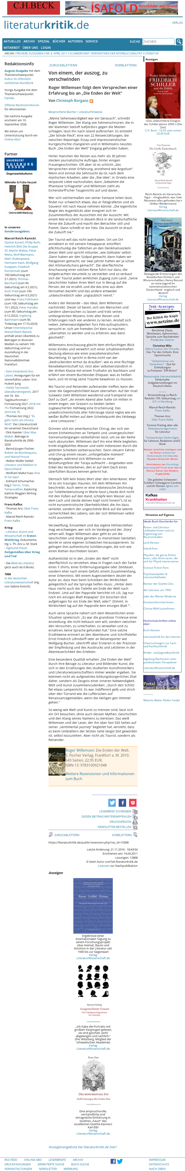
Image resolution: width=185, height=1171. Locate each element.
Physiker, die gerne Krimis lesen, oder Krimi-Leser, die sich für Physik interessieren (161, 558)
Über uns (30, 47)
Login (46, 47)
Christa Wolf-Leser (155, 608)
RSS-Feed (11, 1160)
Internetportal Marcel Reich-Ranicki (18, 330)
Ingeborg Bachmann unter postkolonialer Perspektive (160, 660)
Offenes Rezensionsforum (22, 105)
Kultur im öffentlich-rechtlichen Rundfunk (19, 81)
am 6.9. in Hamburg (166, 399)
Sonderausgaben (17, 231)
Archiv (29, 41)
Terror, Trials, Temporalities (17, 487)
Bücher (59, 41)
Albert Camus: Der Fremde (162, 349)
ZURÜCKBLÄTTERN (63, 65)
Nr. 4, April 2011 (56, 53)
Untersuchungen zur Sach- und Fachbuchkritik (160, 644)
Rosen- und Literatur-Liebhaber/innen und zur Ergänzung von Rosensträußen (158, 531)
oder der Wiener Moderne (159, 596)
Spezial (44, 41)
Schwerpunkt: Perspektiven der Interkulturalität (106, 53)
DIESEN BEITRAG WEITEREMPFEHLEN (106, 816)
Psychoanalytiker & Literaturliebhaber (155, 575)
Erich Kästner (151, 630)
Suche (135, 41)
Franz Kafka (12, 521)
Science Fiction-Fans (156, 567)
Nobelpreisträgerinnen (162, 428)
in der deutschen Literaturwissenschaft (19, 580)
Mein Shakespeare (17, 259)
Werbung (71, 1169)
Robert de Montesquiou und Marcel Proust (21, 455)
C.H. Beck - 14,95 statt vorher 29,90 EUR (163, 132)
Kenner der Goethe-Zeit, (158, 583)
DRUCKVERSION (120, 822)
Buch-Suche (80, 1164)
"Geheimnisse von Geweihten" (162, 362)
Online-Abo (12, 139)
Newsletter (48, 1169)
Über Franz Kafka (162, 419)
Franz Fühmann (27, 299)
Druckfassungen (18, 1164)
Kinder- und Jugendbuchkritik (161, 652)
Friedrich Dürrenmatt (17, 269)
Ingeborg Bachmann (18, 317)
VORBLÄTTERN (126, 65)
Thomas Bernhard (16, 281)
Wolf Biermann (23, 254)
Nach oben (157, 1169)
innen (171, 608)
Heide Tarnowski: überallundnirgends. (18, 390)
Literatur (151, 53)
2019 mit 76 (12, 412)
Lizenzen (104, 866)
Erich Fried (11, 291)
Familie (9, 98)
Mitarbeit (12, 47)
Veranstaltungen (18, 1169)
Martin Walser (18, 250)
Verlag (177, 23)
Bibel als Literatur (22, 563)
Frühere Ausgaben (29, 53)
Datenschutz (159, 1164)
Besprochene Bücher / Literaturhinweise (75, 112)
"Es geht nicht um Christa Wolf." (20, 420)
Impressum (157, 1160)
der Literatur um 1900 (157, 590)
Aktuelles (12, 41)
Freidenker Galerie (162, 339)
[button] (112, 803)
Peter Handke (28, 307)
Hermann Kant (14, 263)
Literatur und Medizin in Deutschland (21, 467)
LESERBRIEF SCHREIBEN (115, 811)
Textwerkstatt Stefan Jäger (162, 437)
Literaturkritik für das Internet (161, 636)
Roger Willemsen (79, 750)
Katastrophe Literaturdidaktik (162, 376)
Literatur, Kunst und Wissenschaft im (20, 536)
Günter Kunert (14, 242)
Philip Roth (32, 242)
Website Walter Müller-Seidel (161, 700)
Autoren (75, 41)
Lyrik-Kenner (151, 542)
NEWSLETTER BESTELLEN (114, 827)
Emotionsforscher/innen (158, 602)
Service (92, 41)
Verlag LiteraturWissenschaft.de (93, 956)
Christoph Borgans (72, 100)
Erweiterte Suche (51, 1164)
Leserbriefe (57, 1160)
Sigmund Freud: (22, 552)
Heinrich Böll (13, 246)
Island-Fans (150, 548)
